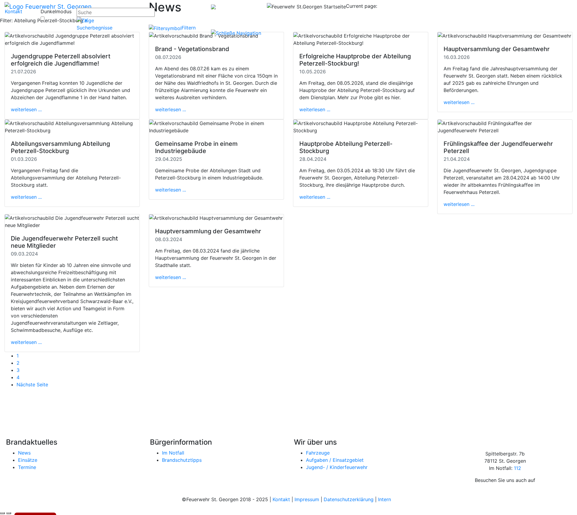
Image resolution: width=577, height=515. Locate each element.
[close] (237, 32)
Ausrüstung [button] (433, 16)
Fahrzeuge (318, 453)
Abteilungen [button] (464, 16)
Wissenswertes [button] (525, 16)
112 (517, 468)
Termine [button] (407, 16)
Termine (27, 467)
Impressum (307, 499)
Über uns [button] (493, 16)
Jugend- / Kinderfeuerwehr (337, 467)
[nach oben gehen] (8, 513)
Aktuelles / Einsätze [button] (370, 16)
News (24, 453)
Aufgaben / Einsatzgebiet (335, 460)
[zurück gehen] (2, 513)
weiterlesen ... (26, 109)
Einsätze (27, 460)
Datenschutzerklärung (349, 499)
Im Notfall (173, 453)
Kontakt (13, 11)
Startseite (280, 16)
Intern (384, 499)
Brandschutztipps (182, 460)
